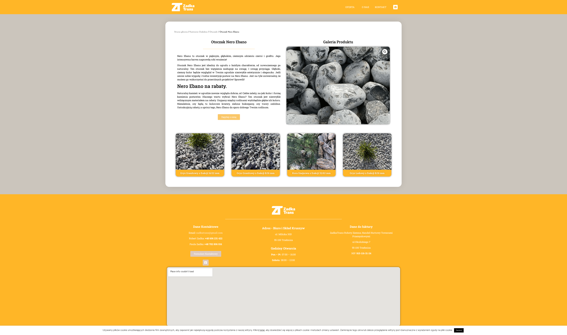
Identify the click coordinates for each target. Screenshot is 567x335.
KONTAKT (380, 7)
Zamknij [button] (459, 330)
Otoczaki (213, 32)
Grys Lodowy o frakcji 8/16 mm (367, 173)
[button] (384, 51)
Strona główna (181, 32)
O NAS (365, 7)
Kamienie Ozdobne (198, 32)
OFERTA (350, 7)
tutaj (262, 330)
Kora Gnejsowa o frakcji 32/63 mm (311, 173)
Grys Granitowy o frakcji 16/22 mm (199, 173)
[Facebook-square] (395, 7)
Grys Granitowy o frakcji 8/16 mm (255, 173)
